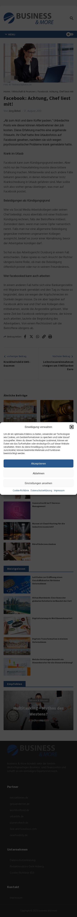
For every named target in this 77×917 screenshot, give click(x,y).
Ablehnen (38, 473)
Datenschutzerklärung (41, 490)
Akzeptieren (38, 463)
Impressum (59, 490)
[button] (71, 427)
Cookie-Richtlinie (21, 490)
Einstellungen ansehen (38, 483)
